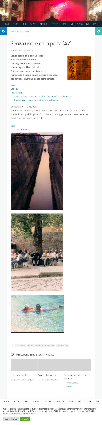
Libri (26, 31)
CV (94, 24)
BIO (88, 24)
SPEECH (55, 24)
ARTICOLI (44, 24)
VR (72, 24)
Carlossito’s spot (18, 375)
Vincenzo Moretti (48, 345)
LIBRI (24, 24)
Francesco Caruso (33, 345)
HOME (6, 24)
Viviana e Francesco (46, 375)
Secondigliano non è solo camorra (75, 376)
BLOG (15, 24)
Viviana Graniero (62, 345)
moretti (16, 50)
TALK (65, 24)
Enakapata (16, 31)
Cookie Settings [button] (11, 419)
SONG (80, 24)
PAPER (33, 24)
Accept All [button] (25, 419)
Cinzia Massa (20, 345)
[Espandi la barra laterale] (3, 31)
